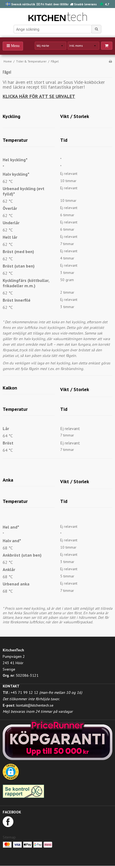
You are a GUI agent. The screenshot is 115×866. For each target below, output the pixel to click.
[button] (11, 774)
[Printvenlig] (110, 61)
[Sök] (96, 29)
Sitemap (9, 837)
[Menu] (13, 46)
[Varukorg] (106, 46)
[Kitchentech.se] (57, 17)
